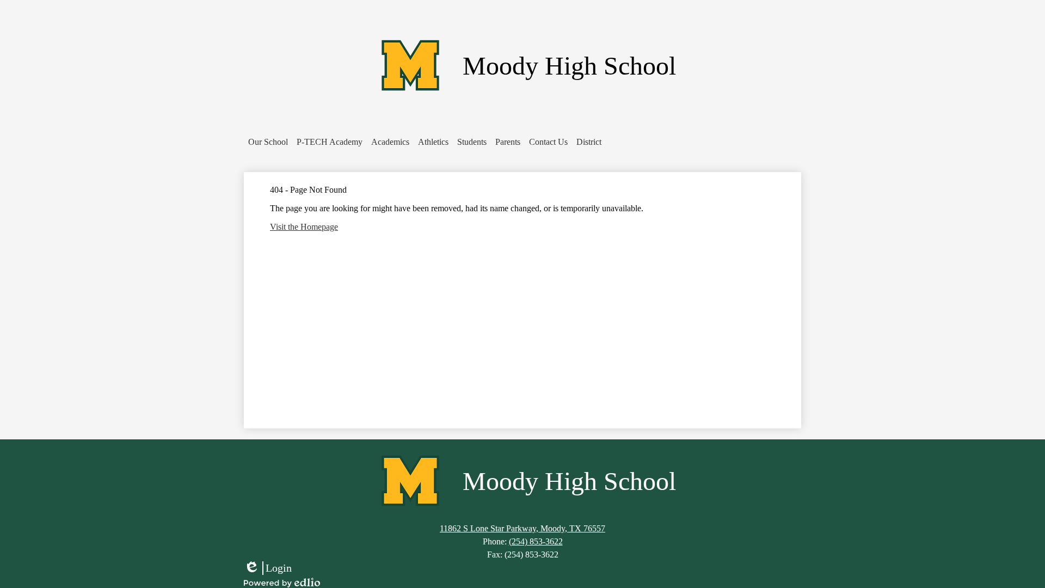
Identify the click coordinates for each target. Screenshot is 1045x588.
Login (268, 568)
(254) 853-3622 (536, 541)
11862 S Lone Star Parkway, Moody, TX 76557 (522, 528)
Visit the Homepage (304, 226)
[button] (268, 142)
